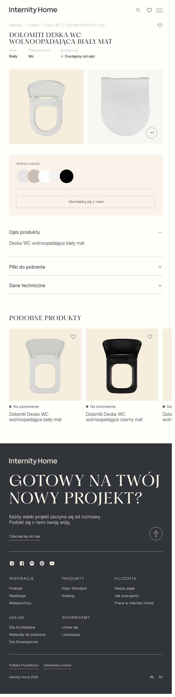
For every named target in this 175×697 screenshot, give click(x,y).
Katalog (15, 25)
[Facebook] (22, 563)
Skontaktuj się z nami (86, 201)
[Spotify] (32, 563)
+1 (152, 132)
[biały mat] (23, 176)
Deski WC (53, 25)
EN (161, 677)
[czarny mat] (66, 176)
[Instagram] (12, 563)
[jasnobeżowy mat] (34, 176)
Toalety (33, 25)
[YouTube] (52, 563)
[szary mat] (45, 176)
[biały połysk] (55, 176)
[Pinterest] (42, 563)
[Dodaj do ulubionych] (160, 25)
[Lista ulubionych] (149, 10)
